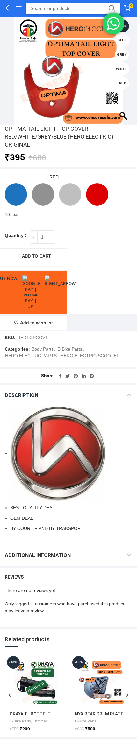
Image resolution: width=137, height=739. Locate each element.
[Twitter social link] (67, 376)
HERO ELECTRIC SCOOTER (90, 355)
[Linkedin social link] (84, 376)
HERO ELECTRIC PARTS (31, 355)
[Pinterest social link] (76, 376)
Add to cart (36, 256)
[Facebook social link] (60, 376)
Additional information (38, 555)
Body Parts (43, 349)
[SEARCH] (111, 8)
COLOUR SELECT (24, 177)
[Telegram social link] (92, 376)
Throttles (40, 721)
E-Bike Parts (69, 349)
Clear (13, 215)
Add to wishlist (36, 322)
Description (21, 395)
